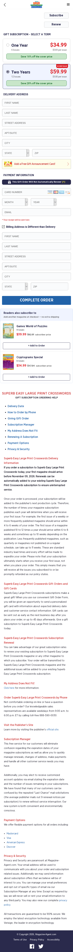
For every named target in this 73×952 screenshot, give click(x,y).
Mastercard (12, 833)
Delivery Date (16, 406)
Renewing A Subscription (23, 437)
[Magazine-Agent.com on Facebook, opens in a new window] (32, 946)
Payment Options (18, 443)
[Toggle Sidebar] (68, 4)
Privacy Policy (37, 939)
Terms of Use (20, 939)
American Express (16, 842)
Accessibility (53, 939)
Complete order (36, 300)
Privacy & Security (19, 449)
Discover (11, 847)
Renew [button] (56, 24)
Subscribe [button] (56, 15)
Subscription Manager (21, 424)
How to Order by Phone (22, 412)
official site (53, 729)
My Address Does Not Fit (23, 430)
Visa (9, 838)
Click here (9, 688)
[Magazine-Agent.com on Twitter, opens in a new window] (40, 946)
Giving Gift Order (18, 418)
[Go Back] (4, 4)
